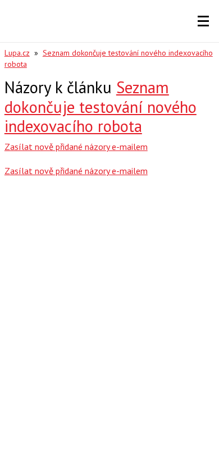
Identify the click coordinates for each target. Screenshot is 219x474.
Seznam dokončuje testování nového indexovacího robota (100, 106)
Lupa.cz (17, 53)
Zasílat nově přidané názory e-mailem (76, 146)
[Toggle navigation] (203, 21)
